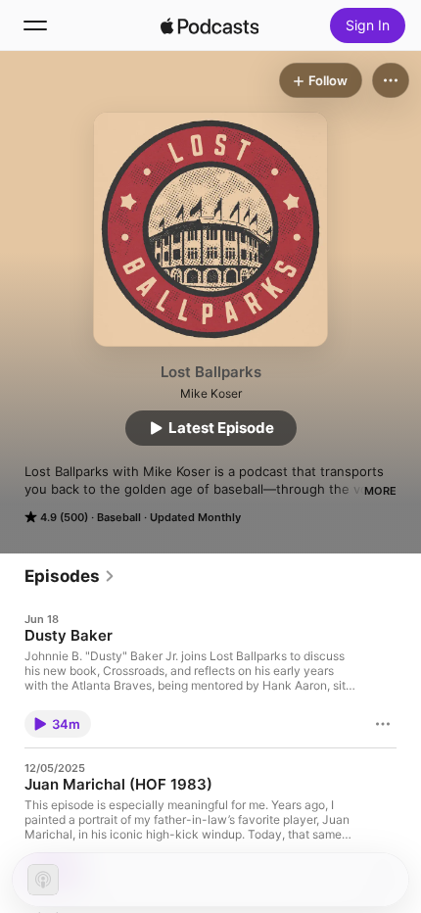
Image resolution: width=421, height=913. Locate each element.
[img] (209, 25)
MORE (380, 491)
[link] (70, 576)
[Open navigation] (35, 25)
